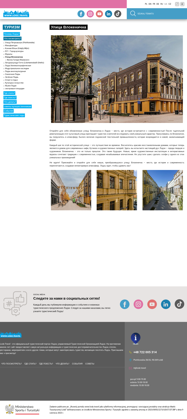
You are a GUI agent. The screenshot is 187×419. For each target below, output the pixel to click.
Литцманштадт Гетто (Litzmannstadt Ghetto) (24, 63)
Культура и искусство (14, 83)
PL (146, 4)
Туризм (12, 27)
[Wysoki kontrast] (182, 4)
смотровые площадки (14, 88)
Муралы (8, 54)
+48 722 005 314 (145, 352)
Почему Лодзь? (11, 34)
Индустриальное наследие (17, 68)
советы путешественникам (17, 106)
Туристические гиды (14, 115)
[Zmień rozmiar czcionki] (177, 4)
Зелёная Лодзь (11, 77)
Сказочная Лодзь (12, 74)
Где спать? (9, 93)
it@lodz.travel (139, 368)
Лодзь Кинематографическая (18, 65)
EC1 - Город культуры (14, 51)
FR (154, 4)
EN (150, 4)
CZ (170, 4)
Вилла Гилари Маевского (18, 60)
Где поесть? (10, 97)
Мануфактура (11, 45)
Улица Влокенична (14, 57)
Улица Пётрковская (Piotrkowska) (20, 42)
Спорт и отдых (11, 80)
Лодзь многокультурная (15, 71)
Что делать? (10, 102)
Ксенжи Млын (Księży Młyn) (17, 48)
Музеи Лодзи (10, 86)
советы (89, 364)
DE (157, 4)
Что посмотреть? (12, 38)
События (8, 111)
